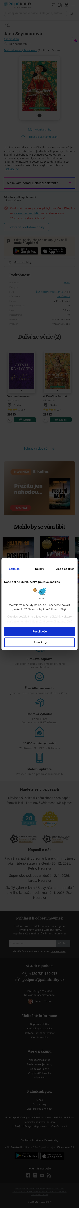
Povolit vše (40, 631)
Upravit (37, 642)
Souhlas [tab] (14, 568)
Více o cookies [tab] (64, 568)
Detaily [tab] (39, 568)
